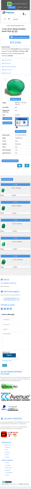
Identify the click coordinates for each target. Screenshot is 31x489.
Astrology (8, 465)
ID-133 (15, 238)
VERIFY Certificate (20, 131)
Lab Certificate (7, 60)
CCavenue (11, 377)
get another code (6, 360)
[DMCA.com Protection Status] (7, 482)
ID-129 (15, 220)
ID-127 (15, 202)
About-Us (8, 445)
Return (7, 454)
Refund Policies (8, 69)
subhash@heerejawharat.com (11, 299)
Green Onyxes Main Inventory (20, 37)
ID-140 (15, 256)
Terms (7, 462)
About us (26, 7)
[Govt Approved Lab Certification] (25, 14)
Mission (8, 452)
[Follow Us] (4, 309)
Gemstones (9, 467)
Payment (8, 470)
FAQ (7, 449)
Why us (7, 475)
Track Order (19, 7)
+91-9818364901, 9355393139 (20, 3)
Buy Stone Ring (7, 123)
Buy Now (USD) (7, 118)
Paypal (6, 377)
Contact (17, 9)
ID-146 (15, 184)
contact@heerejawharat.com (11, 298)
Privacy (7, 457)
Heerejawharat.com (14, 484)
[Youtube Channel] (10, 309)
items (13, 7)
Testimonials (9, 472)
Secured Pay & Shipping (10, 66)
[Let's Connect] (7, 309)
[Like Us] (1, 309)
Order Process (7, 73)
